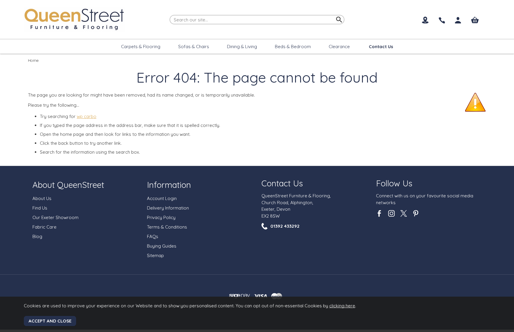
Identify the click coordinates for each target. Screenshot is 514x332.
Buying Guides (161, 246)
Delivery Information (168, 208)
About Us (41, 198)
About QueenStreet (68, 185)
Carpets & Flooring (140, 46)
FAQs (152, 236)
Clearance (339, 46)
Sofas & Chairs (193, 46)
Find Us (39, 208)
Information (169, 185)
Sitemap (155, 255)
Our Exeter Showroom (55, 217)
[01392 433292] (441, 20)
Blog (37, 236)
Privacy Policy (161, 217)
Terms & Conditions (167, 227)
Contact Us (282, 183)
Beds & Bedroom (293, 46)
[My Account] (458, 20)
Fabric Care (44, 227)
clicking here (342, 306)
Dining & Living (242, 46)
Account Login (162, 198)
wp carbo (86, 116)
